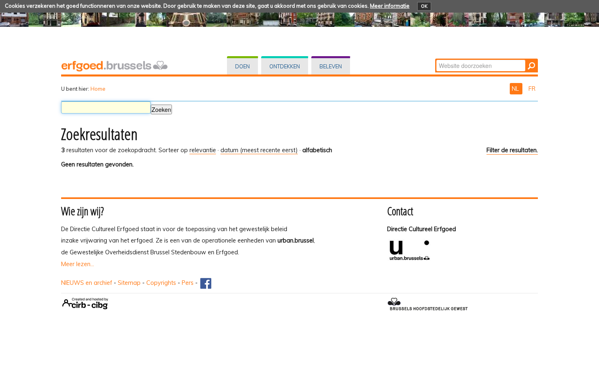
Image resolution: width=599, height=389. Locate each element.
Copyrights (161, 282)
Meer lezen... (77, 264)
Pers (188, 282)
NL (516, 88)
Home (98, 88)
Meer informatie (390, 5)
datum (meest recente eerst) (259, 150)
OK (424, 6)
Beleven (330, 66)
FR (532, 88)
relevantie (202, 150)
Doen (242, 66)
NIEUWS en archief (86, 282)
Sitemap (129, 282)
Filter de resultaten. (512, 150)
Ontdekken (284, 66)
